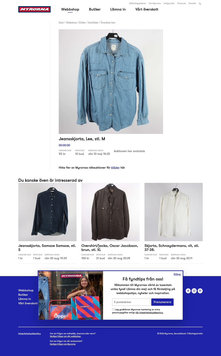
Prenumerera (162, 302)
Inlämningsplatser (137, 3)
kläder (115, 168)
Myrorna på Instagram (194, 290)
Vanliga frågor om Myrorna (63, 344)
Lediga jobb (169, 3)
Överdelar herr (108, 22)
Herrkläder (93, 22)
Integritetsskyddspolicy (29, 333)
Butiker (95, 9)
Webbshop (70, 9)
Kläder (82, 22)
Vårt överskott (146, 9)
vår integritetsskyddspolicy (149, 312)
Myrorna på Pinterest (200, 290)
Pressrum (181, 3)
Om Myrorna (155, 3)
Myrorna (34, 9)
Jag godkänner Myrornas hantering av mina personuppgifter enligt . (138, 311)
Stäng (177, 274)
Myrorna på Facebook (188, 290)
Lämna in (118, 9)
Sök (200, 3)
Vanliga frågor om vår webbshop (65, 336)
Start (61, 22)
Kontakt (192, 3)
